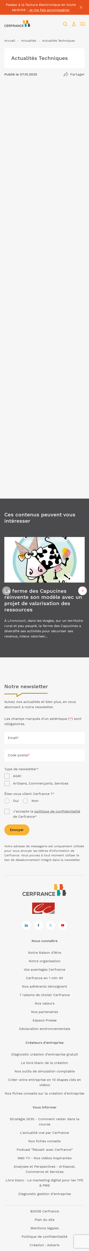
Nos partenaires (44, 1012)
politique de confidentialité (57, 811)
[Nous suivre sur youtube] (62, 925)
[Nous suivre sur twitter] (50, 925)
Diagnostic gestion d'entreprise (44, 1194)
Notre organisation (44, 961)
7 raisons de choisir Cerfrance (44, 995)
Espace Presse (45, 1020)
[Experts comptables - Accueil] (44, 908)
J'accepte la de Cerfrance (46, 814)
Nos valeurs (44, 1003)
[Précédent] (6, 590)
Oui (16, 801)
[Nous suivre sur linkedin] (26, 925)
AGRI (17, 776)
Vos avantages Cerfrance (44, 969)
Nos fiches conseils (44, 1141)
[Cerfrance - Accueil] (17, 24)
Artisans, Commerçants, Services (40, 783)
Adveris (53, 1245)
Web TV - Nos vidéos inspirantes (44, 1158)
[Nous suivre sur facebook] (38, 925)
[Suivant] (82, 590)
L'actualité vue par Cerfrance (44, 1133)
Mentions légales (44, 1228)
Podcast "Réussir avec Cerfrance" (45, 1150)
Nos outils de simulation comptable (44, 1071)
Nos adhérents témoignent (44, 986)
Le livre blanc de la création (44, 1063)
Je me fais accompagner (49, 10)
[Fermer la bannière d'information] (81, 7)
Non (35, 801)
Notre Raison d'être (44, 953)
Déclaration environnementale (44, 1029)
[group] (44, 590)
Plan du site (44, 1220)
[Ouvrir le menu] (82, 24)
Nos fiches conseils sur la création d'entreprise (44, 1093)
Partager (77, 74)
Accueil (9, 40)
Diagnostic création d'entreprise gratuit (44, 1054)
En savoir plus (44, 590)
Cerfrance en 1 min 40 (44, 978)
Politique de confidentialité (44, 1237)
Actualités (28, 40)
